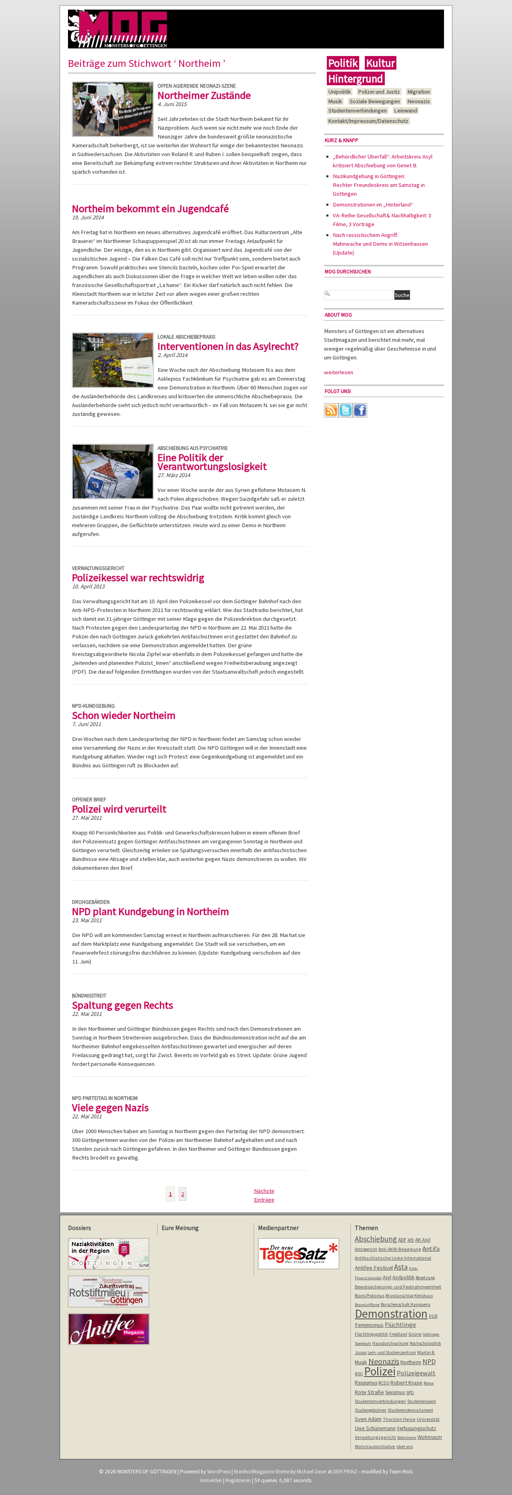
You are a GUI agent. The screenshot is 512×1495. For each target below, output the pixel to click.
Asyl (387, 1277)
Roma (429, 1383)
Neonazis (419, 101)
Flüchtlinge (400, 1324)
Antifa (431, 1248)
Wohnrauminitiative (375, 1446)
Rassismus (366, 1382)
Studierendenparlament (410, 1410)
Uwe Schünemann (375, 1428)
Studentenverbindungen (357, 110)
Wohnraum (430, 1437)
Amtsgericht (366, 1249)
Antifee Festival (374, 1267)
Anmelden (211, 1480)
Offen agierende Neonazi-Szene (197, 85)
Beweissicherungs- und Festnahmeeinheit (398, 1287)
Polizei (380, 1371)
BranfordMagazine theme (261, 1471)
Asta (401, 1267)
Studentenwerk (421, 1401)
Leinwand (405, 110)
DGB (433, 1316)
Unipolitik (339, 91)
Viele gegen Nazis (110, 1107)
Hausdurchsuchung (390, 1343)
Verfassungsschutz (416, 1428)
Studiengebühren (370, 1410)
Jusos (360, 1352)
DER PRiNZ (345, 1471)
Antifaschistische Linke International (393, 1258)
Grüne (415, 1334)
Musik (335, 101)
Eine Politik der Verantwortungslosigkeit (212, 462)
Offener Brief (89, 799)
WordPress (218, 1471)
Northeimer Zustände (204, 95)
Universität (428, 1419)
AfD (411, 1240)
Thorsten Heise (399, 1419)
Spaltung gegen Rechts (122, 1004)
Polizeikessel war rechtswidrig (138, 577)
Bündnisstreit (89, 995)
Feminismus (369, 1324)
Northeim (410, 1362)
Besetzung (425, 1277)
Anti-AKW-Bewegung (399, 1249)
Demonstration (391, 1313)
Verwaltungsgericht (98, 568)
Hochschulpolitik (425, 1343)
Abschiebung (376, 1239)
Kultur (380, 63)
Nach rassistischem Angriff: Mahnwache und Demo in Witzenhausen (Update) (380, 243)
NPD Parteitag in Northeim (105, 1098)
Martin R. (426, 1352)
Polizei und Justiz (379, 91)
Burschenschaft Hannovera (405, 1304)
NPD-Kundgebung (93, 705)
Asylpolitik (403, 1277)
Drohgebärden (91, 902)
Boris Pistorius (369, 1295)
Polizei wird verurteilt (119, 808)
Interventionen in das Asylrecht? (228, 346)
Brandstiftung (367, 1304)
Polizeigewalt (416, 1373)
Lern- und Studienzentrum (392, 1352)
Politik (343, 63)
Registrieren (238, 1480)
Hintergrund (355, 78)
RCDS (383, 1383)
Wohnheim (406, 1437)
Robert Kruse (406, 1382)
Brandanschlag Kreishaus (409, 1295)
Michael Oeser (311, 1471)
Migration (419, 91)
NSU (359, 1374)
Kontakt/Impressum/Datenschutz (368, 120)
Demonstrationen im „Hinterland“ (373, 204)
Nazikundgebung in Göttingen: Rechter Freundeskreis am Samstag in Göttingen (379, 185)
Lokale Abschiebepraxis (186, 336)
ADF (402, 1239)
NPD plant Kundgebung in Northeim (150, 911)
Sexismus (395, 1392)
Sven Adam (368, 1419)
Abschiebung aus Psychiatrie (193, 448)
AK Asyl (422, 1239)
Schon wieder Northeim (124, 715)
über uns (404, 1446)
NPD (429, 1361)
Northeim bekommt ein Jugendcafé (150, 208)
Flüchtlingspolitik (371, 1334)
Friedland (398, 1334)
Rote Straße (369, 1392)
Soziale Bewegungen (375, 101)
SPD (410, 1392)
